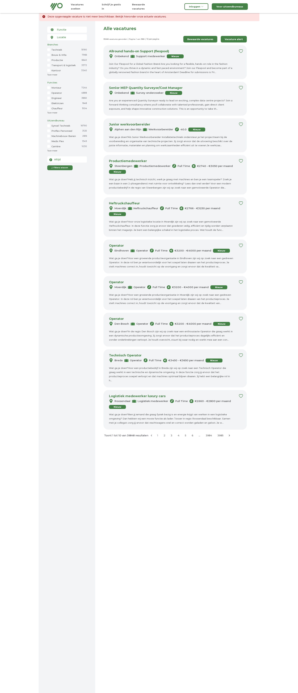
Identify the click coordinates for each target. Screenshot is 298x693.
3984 (209, 435)
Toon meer (52, 75)
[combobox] (67, 30)
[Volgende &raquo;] (229, 435)
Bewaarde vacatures (200, 39)
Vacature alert (234, 39)
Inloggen (194, 6)
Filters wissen (61, 168)
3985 (220, 435)
